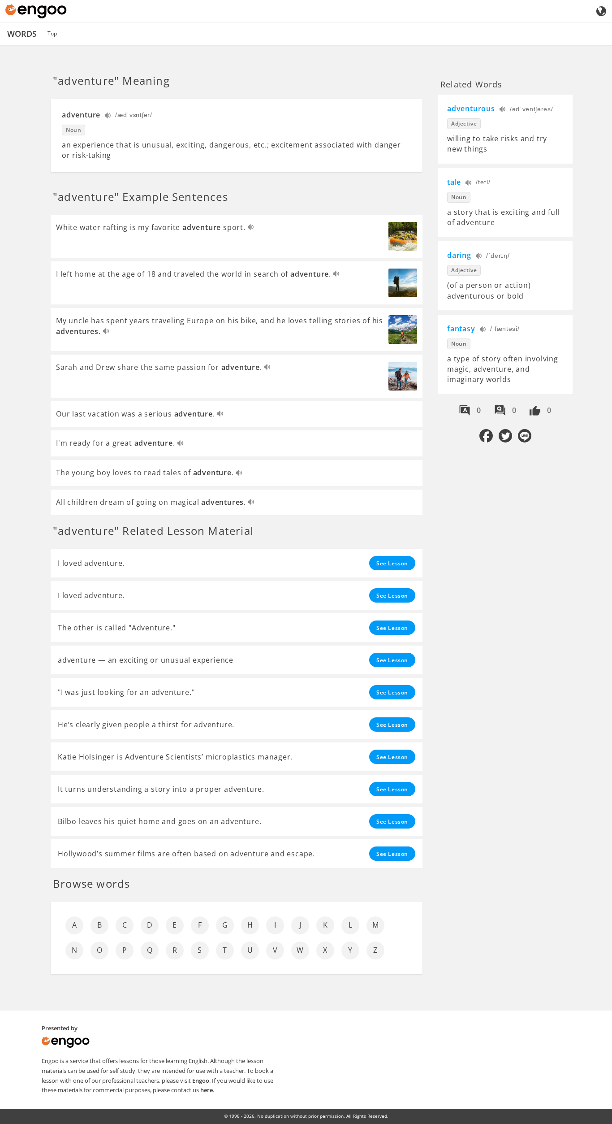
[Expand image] (402, 236)
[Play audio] (108, 116)
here (206, 1090)
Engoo (200, 1080)
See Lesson (392, 563)
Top (52, 33)
